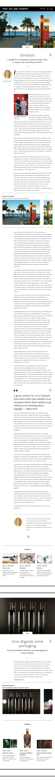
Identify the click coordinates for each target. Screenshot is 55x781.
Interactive (44, 565)
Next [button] (50, 212)
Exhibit (27, 633)
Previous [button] (4, 212)
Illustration (27, 565)
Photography (11, 565)
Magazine (16, 9)
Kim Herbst (23, 568)
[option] (21, 212)
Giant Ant (39, 568)
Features (27, 47)
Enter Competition (23, 9)
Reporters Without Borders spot (44, 753)
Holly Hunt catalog (8, 753)
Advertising (44, 750)
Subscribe (42, 9)
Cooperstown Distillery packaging (26, 753)
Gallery (10, 9)
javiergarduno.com (18, 679)
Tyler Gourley (6, 568)
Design (8, 750)
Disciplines (5, 9)
